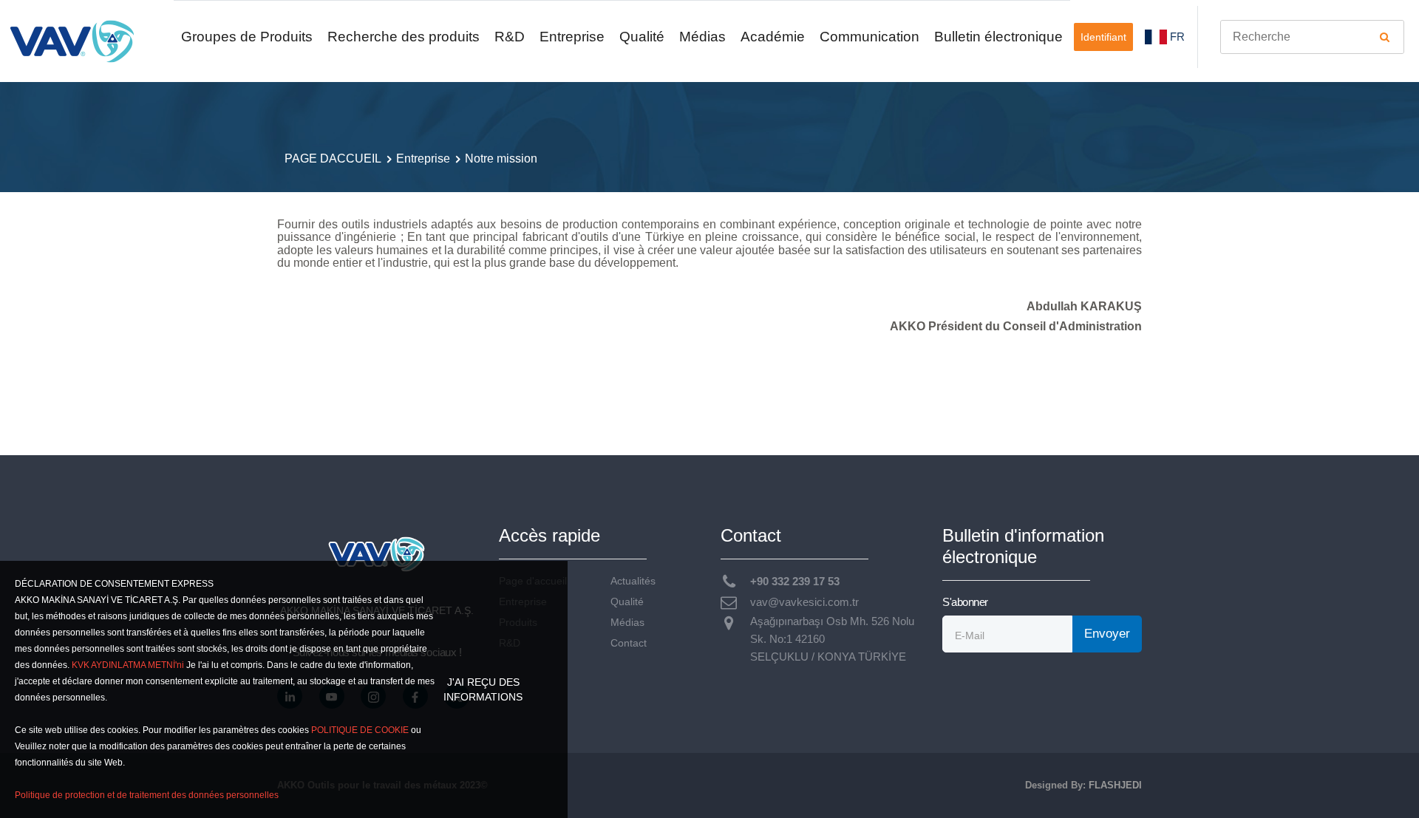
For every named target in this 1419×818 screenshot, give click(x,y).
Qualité (641, 36)
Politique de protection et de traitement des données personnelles (147, 795)
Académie (773, 36)
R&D (509, 36)
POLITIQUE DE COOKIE (360, 730)
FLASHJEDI (1115, 785)
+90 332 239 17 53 (795, 581)
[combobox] (1312, 37)
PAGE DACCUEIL (333, 158)
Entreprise (572, 36)
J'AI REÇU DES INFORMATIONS (483, 689)
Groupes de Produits (247, 36)
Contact (628, 643)
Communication (869, 36)
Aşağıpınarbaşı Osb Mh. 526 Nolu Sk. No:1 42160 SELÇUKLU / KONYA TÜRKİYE (832, 639)
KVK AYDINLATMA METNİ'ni (128, 665)
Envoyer (1107, 634)
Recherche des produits (403, 36)
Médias (702, 36)
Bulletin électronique (998, 36)
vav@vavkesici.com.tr (804, 602)
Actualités (633, 581)
